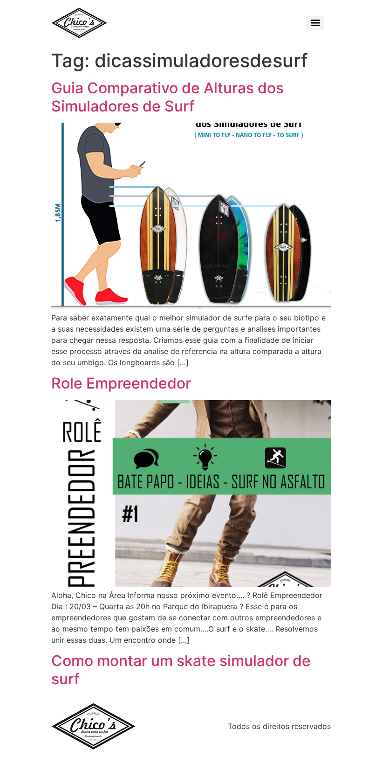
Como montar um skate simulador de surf (181, 670)
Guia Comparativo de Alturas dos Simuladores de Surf (167, 97)
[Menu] (315, 23)
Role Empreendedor (121, 383)
